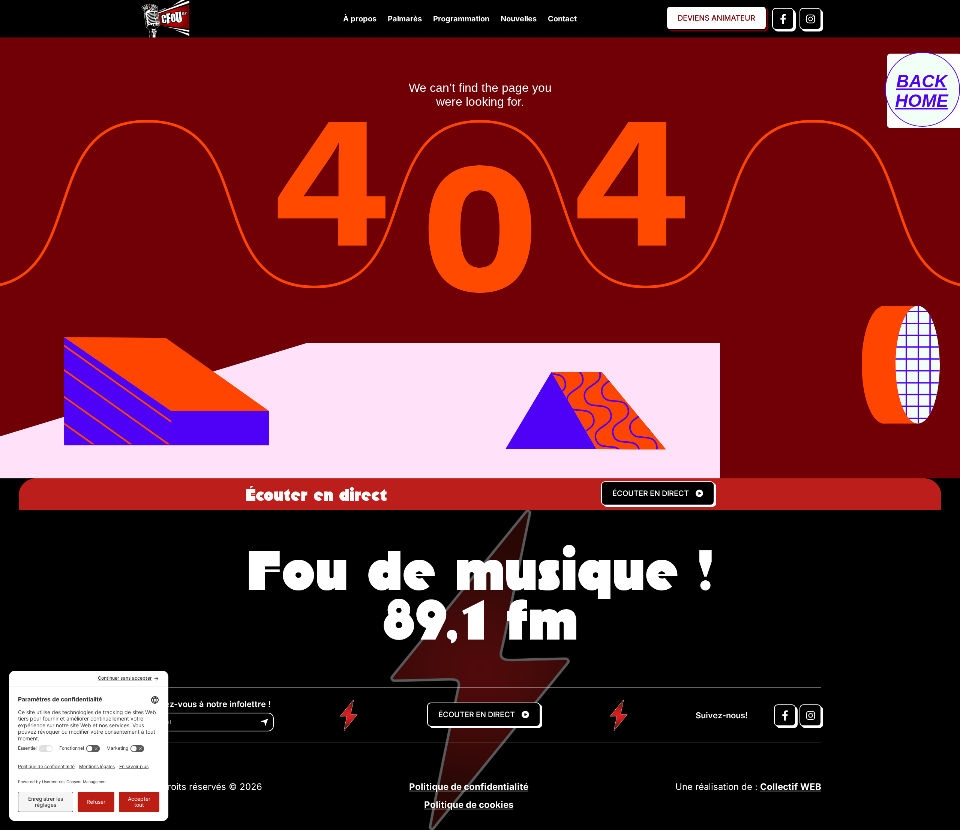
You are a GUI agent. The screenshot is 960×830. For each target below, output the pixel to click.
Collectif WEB (790, 786)
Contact (562, 18)
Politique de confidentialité (468, 786)
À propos (359, 18)
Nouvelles (519, 18)
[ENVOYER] (264, 722)
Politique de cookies (468, 804)
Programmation (461, 18)
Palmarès (405, 18)
